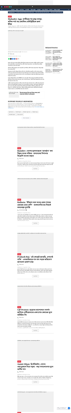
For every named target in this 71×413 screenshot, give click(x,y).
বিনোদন (50, 9)
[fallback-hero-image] (48, 52)
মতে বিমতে (22, 9)
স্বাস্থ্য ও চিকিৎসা (45, 9)
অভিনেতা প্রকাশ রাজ (48, 269)
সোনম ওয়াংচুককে (35, 376)
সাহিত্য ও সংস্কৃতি (57, 9)
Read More (35, 168)
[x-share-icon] (11, 59)
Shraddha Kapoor (12, 114)
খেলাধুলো (39, 9)
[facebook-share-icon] (13, 59)
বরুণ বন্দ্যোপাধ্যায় (22, 210)
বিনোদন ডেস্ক (12, 54)
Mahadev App (35, 112)
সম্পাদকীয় (27, 9)
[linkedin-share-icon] (15, 59)
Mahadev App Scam (26, 112)
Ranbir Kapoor (18, 112)
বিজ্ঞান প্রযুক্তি (33, 9)
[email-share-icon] (16, 59)
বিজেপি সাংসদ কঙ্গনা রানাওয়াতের (31, 163)
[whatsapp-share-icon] (9, 59)
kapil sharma (11, 112)
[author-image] (9, 54)
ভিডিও (17, 9)
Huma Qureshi (20, 114)
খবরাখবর (12, 9)
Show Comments (26, 118)
